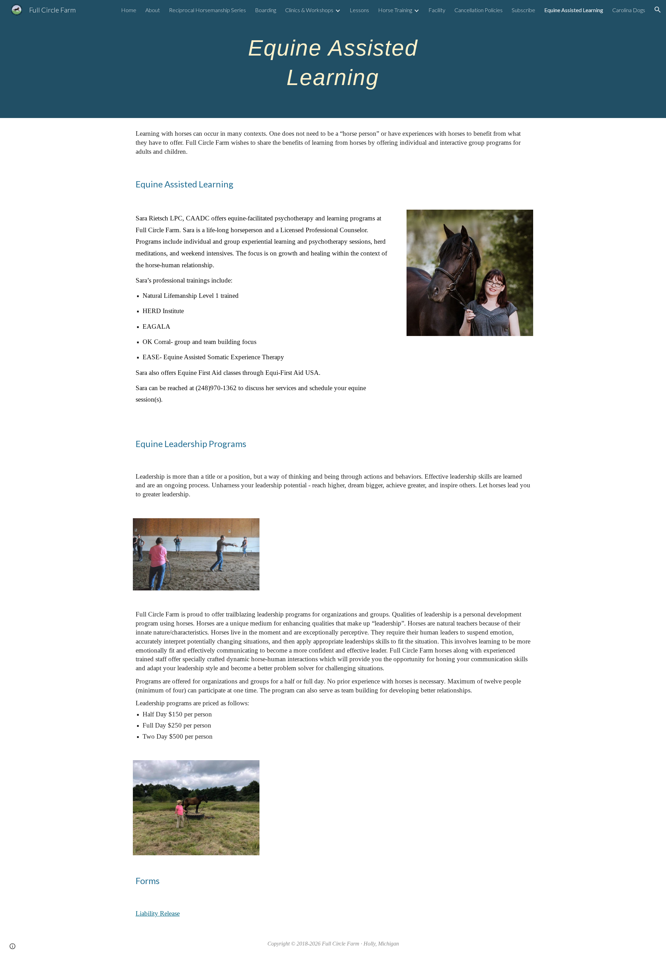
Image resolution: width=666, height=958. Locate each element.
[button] (657, 9)
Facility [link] (436, 10)
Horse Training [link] (395, 10)
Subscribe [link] (523, 10)
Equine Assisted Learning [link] (573, 10)
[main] (333, 59)
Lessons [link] (359, 10)
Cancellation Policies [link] (478, 10)
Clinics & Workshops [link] (309, 10)
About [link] (152, 10)
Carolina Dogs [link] (628, 10)
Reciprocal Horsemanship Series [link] (207, 10)
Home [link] (128, 10)
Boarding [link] (265, 10)
